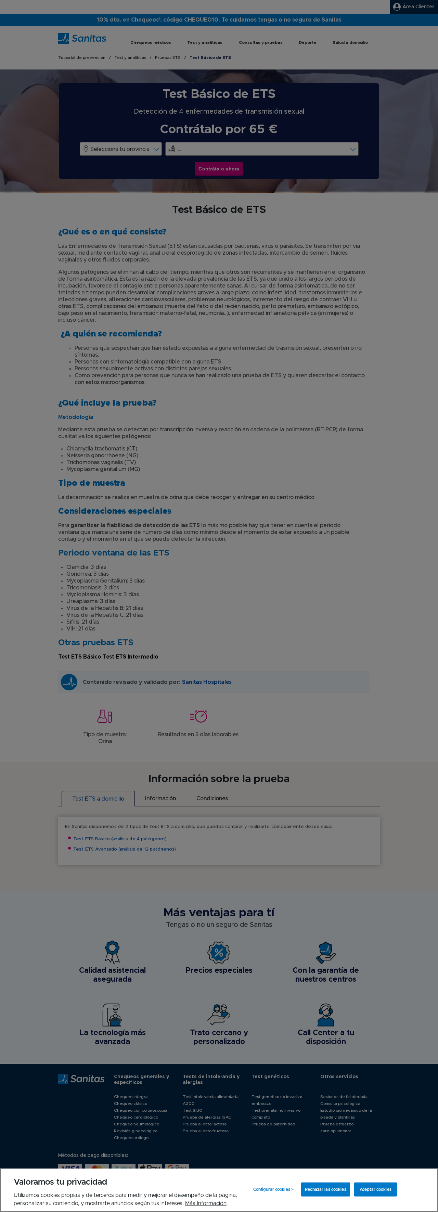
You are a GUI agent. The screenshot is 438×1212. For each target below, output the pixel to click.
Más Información (206, 1203)
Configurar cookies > (273, 1189)
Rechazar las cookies (325, 1189)
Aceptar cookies (375, 1189)
